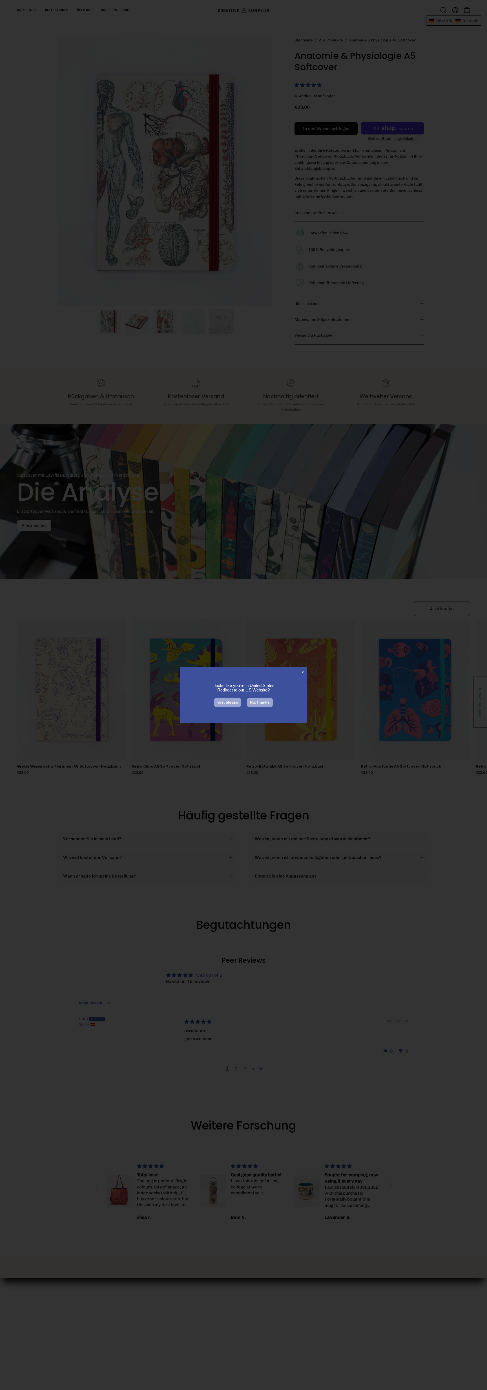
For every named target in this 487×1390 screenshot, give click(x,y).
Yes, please (227, 702)
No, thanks (260, 702)
